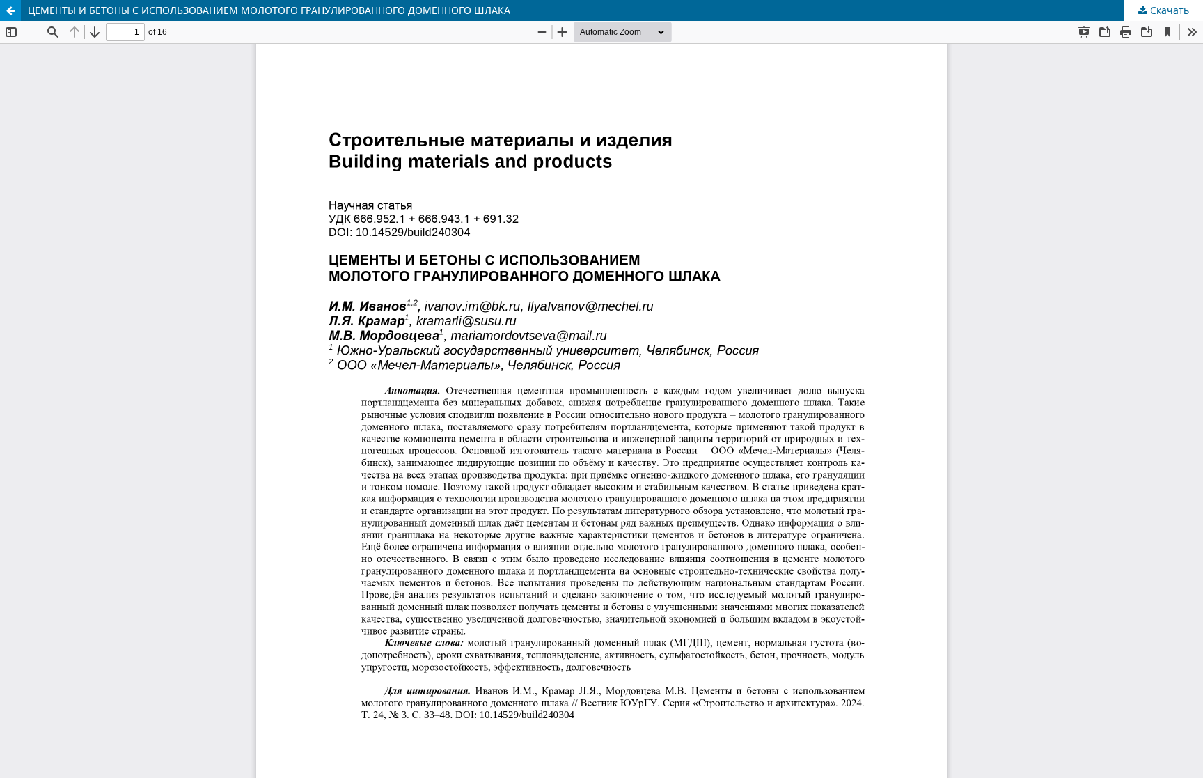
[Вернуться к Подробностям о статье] (10, 10)
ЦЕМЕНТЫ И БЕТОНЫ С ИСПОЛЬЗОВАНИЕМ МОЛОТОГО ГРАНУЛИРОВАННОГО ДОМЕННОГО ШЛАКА (269, 10)
